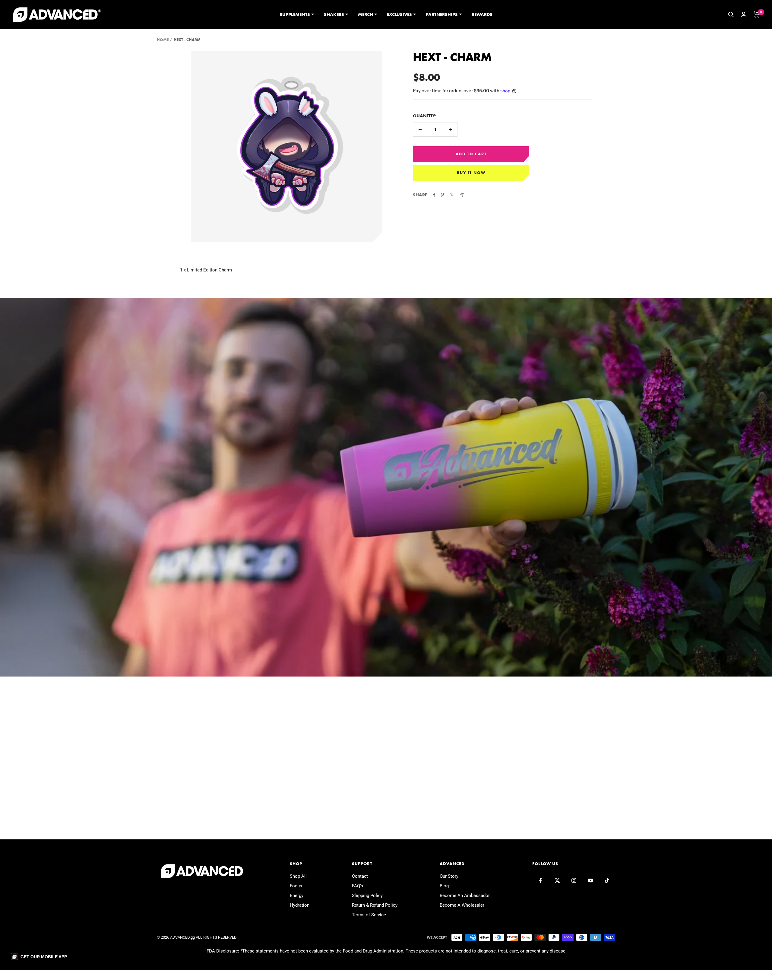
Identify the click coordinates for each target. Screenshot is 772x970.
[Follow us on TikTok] (607, 880)
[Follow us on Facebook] (540, 880)
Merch (365, 14)
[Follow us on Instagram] (573, 880)
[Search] (731, 14)
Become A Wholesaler (462, 905)
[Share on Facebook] (434, 195)
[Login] (743, 14)
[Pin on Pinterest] (442, 195)
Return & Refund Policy (374, 905)
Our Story (449, 876)
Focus (296, 886)
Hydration (299, 905)
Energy (296, 895)
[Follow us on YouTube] (590, 880)
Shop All (298, 876)
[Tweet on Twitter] (451, 195)
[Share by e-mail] (462, 195)
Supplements (295, 14)
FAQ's (357, 886)
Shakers (334, 14)
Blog (444, 886)
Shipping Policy (367, 895)
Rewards (482, 14)
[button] (39, 956)
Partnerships (442, 14)
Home (163, 39)
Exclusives (399, 14)
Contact (360, 876)
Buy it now (471, 172)
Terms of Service (369, 915)
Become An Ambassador (465, 895)
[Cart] (757, 14)
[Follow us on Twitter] (557, 880)
